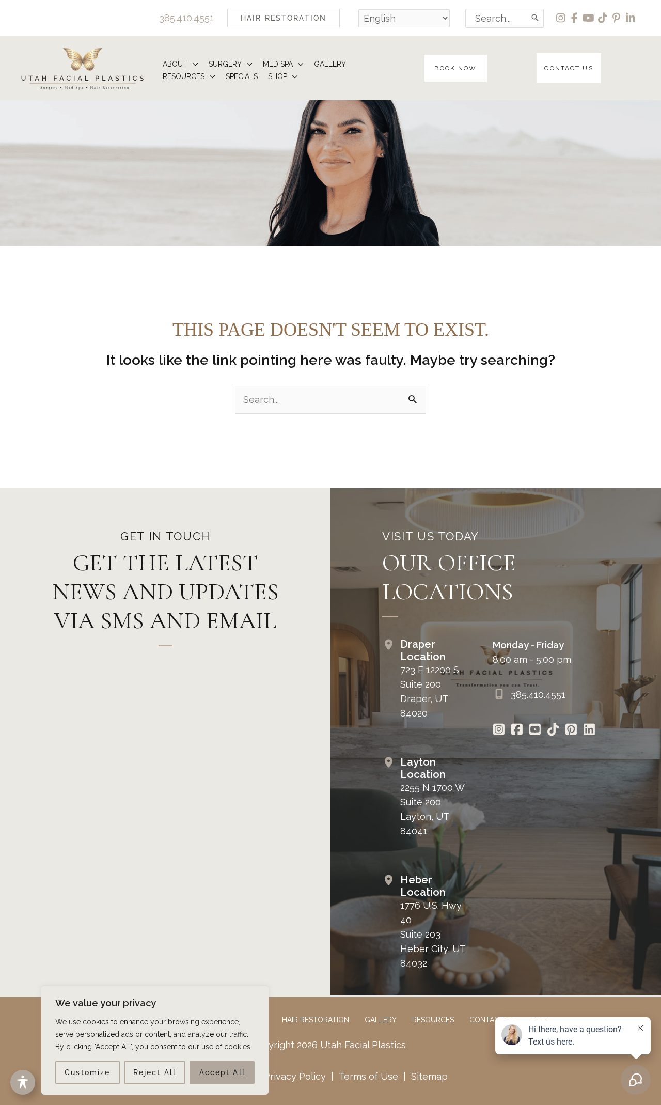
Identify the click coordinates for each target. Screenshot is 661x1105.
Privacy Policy (294, 1076)
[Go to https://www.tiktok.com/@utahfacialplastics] (553, 730)
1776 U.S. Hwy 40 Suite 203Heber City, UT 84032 (432, 934)
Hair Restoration (315, 1020)
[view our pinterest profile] (617, 18)
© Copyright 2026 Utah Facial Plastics (323, 1044)
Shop (540, 1020)
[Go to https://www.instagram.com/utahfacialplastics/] (499, 730)
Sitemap (428, 1076)
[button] (283, 18)
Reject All (154, 1072)
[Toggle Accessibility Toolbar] (22, 1082)
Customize (87, 1072)
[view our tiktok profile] (603, 18)
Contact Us (492, 1020)
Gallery (381, 1020)
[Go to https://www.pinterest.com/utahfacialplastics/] (571, 730)
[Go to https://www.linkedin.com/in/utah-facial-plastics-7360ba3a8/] (589, 730)
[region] (155, 1040)
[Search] (535, 18)
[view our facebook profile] (575, 18)
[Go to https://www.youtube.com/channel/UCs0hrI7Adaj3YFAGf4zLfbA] (535, 730)
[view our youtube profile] (589, 18)
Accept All (222, 1072)
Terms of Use (368, 1076)
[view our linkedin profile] (631, 18)
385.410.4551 (186, 17)
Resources (433, 1020)
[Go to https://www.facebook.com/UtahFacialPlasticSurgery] (517, 730)
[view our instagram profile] (561, 18)
